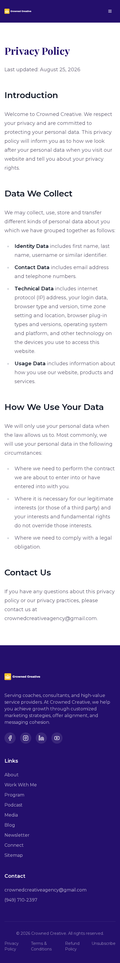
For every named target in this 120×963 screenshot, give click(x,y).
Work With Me (20, 785)
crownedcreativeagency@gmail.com (45, 890)
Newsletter (17, 835)
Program (14, 795)
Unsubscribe (104, 943)
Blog (9, 825)
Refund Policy (72, 946)
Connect (14, 845)
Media (11, 815)
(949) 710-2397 (20, 900)
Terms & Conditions (41, 946)
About (11, 774)
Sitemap (13, 855)
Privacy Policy (11, 946)
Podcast (13, 805)
